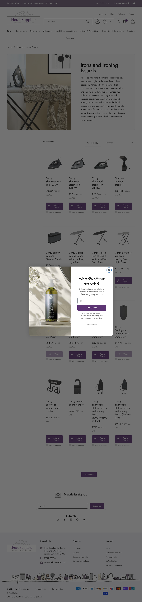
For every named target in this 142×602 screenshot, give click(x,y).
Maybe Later (91, 324)
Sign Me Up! (91, 307)
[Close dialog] (109, 270)
